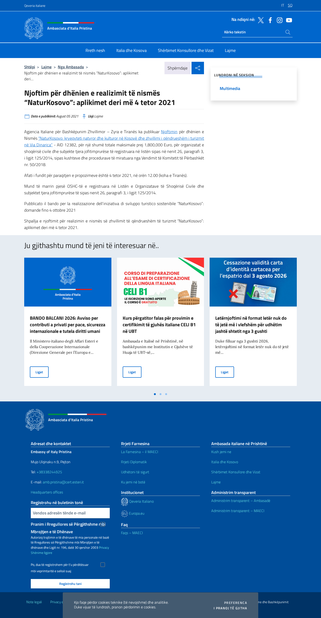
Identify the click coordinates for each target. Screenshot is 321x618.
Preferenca (235, 602)
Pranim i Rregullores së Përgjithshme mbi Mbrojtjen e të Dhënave (68, 524)
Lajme (46, 67)
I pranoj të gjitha (230, 608)
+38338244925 (49, 472)
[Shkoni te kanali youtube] (288, 20)
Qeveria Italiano (141, 501)
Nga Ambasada (71, 67)
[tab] (155, 394)
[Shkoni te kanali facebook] (269, 20)
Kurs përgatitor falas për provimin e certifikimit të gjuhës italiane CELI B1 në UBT (159, 324)
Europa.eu (136, 513)
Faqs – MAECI (132, 533)
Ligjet (42, 371)
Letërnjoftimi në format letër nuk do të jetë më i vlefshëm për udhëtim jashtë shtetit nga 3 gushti (251, 324)
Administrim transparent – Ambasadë (240, 500)
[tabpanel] (67, 324)
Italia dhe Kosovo (224, 462)
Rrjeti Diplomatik (134, 462)
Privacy (104, 547)
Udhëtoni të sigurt (135, 472)
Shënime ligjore (41, 552)
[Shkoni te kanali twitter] (259, 20)
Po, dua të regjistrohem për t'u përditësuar (60, 564)
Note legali (34, 602)
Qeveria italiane (34, 5)
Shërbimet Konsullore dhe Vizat (235, 472)
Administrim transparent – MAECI (237, 510)
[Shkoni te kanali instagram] (278, 20)
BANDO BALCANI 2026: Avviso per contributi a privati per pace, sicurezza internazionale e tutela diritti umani (67, 324)
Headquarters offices (47, 492)
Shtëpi (29, 67)
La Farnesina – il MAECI (139, 452)
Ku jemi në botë (133, 482)
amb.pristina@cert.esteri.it (64, 482)
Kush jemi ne (221, 452)
